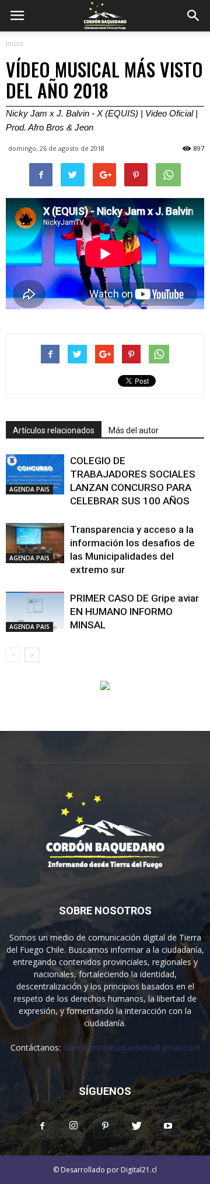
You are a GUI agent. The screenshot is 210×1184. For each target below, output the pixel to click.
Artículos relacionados (53, 430)
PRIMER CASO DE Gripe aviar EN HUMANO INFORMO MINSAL (134, 611)
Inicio (14, 43)
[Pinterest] (105, 1126)
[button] (193, 15)
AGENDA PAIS (29, 489)
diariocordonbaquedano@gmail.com (131, 1047)
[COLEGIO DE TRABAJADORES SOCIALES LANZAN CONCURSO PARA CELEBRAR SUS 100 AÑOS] (35, 474)
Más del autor (133, 430)
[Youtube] (168, 1126)
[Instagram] (73, 1126)
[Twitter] (136, 1126)
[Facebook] (42, 1126)
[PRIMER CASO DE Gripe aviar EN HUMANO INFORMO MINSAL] (35, 612)
